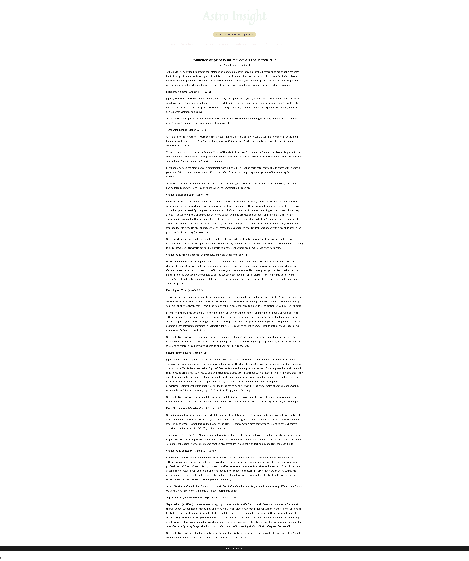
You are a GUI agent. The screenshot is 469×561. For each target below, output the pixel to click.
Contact (279, 43)
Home (172, 43)
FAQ (267, 43)
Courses (208, 43)
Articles (241, 43)
